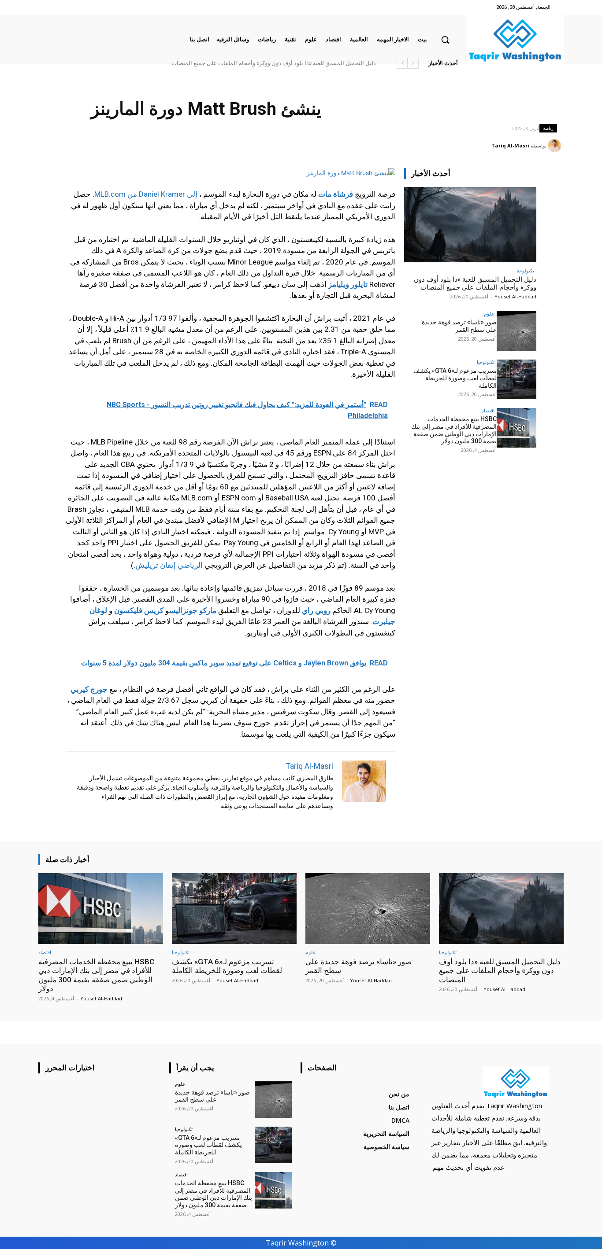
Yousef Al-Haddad (515, 296)
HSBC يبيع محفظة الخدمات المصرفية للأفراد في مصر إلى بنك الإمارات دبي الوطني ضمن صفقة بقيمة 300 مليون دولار (454, 429)
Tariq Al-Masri (510, 145)
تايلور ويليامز (348, 284)
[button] (445, 39)
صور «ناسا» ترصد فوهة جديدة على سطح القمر (459, 326)
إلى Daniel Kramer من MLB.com (145, 194)
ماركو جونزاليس (192, 610)
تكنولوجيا (525, 270)
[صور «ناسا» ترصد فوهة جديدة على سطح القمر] (516, 331)
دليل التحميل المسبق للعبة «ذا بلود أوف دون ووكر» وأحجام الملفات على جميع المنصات (273, 63)
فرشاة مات (335, 194)
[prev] (413, 63)
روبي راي (316, 610)
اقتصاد (488, 410)
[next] (402, 63)
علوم (489, 313)
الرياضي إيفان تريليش (169, 565)
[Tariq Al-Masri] (556, 145)
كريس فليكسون (139, 610)
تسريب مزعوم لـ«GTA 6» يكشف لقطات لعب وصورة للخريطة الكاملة (455, 378)
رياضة (548, 128)
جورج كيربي (89, 689)
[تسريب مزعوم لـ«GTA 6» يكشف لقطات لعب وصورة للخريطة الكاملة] (516, 379)
